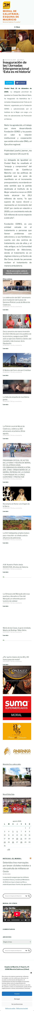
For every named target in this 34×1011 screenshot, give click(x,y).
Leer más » (6, 309)
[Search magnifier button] (29, 896)
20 (17, 839)
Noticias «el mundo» (12, 858)
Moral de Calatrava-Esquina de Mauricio (11, 15)
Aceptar (17, 994)
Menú (18, 27)
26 (13, 842)
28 (21, 842)
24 (5, 842)
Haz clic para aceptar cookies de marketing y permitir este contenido (17, 272)
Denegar (17, 999)
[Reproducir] (5, 920)
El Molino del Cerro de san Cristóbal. (17, 370)
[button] (31, 973)
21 (21, 839)
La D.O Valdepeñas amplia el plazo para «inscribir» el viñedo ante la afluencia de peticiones (16, 535)
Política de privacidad (22, 1008)
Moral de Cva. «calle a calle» (12, 764)
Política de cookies (10, 1008)
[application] (17, 914)
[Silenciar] (26, 920)
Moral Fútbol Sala (8, 794)
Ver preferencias (17, 1004)
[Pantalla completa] (29, 920)
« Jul (8, 849)
